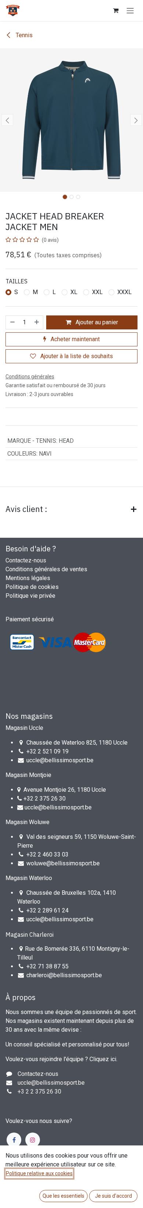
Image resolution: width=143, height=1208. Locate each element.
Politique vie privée (30, 595)
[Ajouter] (37, 322)
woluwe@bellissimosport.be (63, 863)
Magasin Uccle (24, 727)
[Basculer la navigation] (130, 10)
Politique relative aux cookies (39, 1173)
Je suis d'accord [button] (113, 1196)
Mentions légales (28, 578)
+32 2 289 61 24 (48, 910)
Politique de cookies (32, 586)
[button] (7, 120)
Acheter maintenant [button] (74, 339)
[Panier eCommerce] (115, 10)
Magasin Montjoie (28, 774)
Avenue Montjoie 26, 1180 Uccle (64, 789)
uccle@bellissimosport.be (60, 760)
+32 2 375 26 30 (44, 798)
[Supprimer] (12, 322)
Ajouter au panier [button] (96, 322)
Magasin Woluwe (28, 822)
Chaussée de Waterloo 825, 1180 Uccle (77, 742)
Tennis (23, 35)
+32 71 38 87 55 (47, 966)
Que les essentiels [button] (63, 1196)
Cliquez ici (102, 1059)
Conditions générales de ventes (46, 569)
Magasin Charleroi (30, 934)
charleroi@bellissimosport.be (64, 975)
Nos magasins (29, 716)
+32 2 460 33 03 (47, 854)
